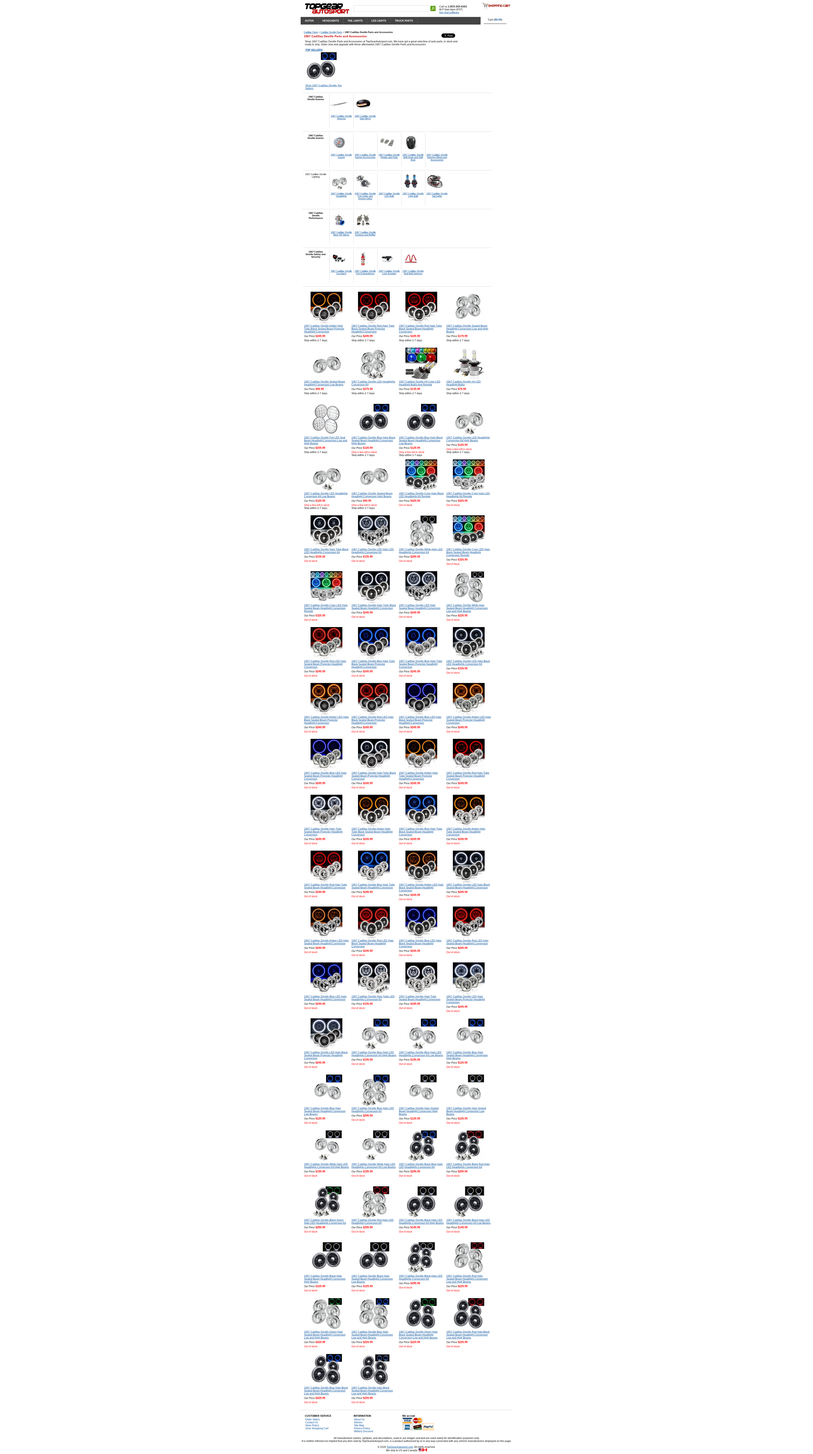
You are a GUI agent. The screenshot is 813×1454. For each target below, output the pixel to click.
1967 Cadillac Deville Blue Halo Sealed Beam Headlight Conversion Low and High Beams (372, 1334)
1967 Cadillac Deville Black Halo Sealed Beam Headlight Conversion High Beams (325, 1278)
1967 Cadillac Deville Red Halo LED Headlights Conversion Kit (372, 1222)
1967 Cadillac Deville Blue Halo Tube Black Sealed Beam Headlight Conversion (420, 831)
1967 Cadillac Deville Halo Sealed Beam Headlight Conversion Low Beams (466, 1111)
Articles (358, 1422)
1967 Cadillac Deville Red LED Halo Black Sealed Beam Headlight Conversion (372, 943)
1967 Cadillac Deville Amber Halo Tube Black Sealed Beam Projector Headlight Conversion (324, 328)
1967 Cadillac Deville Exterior (315, 98)
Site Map (359, 1425)
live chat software (449, 12)
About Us (359, 1419)
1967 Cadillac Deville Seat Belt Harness (413, 272)
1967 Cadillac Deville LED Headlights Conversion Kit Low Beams (326, 495)
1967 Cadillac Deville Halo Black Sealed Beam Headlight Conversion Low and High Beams (372, 1390)
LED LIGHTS (378, 20)
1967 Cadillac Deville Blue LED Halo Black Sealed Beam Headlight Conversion (420, 943)
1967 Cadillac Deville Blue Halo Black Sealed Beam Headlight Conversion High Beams (373, 440)
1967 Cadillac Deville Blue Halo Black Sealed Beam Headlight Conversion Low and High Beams (326, 1390)
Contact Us (311, 1422)
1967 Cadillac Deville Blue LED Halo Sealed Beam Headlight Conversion (325, 998)
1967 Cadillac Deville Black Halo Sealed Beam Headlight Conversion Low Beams (372, 1278)
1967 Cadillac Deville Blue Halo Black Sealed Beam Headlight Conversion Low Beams (421, 440)
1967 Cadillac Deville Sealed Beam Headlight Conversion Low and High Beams (467, 328)
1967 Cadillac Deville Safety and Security (316, 254)
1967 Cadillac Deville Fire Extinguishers (365, 272)
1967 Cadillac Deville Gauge (341, 156)
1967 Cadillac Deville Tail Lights (437, 194)
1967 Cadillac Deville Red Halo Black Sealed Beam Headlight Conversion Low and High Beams (468, 1334)
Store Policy (312, 1425)
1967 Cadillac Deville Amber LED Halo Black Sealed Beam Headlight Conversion (421, 887)
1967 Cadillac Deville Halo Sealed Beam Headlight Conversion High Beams (419, 1111)
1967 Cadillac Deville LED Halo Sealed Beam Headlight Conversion (419, 607)
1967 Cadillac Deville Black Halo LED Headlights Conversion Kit (420, 1277)
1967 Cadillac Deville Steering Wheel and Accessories (437, 157)
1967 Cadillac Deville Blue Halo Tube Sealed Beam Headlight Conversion (373, 886)
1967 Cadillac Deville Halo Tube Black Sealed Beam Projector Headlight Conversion (373, 775)
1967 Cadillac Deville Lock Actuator (389, 272)
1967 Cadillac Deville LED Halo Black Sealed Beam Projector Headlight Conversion (326, 1055)
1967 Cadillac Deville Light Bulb (413, 194)
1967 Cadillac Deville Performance (315, 215)
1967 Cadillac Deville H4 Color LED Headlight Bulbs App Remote (419, 383)
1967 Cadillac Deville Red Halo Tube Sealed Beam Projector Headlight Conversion (467, 775)
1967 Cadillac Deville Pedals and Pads (389, 156)
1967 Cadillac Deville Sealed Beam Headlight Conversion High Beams (372, 495)
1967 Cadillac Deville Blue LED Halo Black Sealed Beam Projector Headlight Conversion (420, 720)
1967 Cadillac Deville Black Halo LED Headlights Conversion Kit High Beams (421, 1222)
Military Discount (363, 1431)
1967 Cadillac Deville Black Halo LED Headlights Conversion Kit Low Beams (468, 1222)
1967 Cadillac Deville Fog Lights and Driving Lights (365, 196)
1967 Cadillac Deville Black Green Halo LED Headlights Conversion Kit (325, 1222)
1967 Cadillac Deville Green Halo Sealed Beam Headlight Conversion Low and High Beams (325, 1334)
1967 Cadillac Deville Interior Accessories (365, 156)
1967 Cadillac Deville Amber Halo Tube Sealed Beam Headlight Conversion (465, 831)
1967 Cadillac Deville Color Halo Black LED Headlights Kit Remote (421, 495)
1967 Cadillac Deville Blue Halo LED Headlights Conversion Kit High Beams (373, 1054)
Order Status (312, 1419)
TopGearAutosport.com (400, 1447)
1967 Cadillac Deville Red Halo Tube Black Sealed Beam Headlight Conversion (420, 328)
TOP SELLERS (314, 49)
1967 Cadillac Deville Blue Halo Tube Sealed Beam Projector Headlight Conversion (420, 664)
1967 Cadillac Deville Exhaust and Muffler (365, 233)
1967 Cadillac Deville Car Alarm (341, 272)
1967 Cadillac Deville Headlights (341, 194)
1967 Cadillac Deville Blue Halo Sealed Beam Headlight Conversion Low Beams (325, 1111)
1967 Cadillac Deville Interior (316, 136)
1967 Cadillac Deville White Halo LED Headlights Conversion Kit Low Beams (373, 1166)
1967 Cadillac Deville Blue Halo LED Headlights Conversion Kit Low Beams (421, 1054)
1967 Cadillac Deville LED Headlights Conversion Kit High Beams (468, 439)
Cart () (495, 19)
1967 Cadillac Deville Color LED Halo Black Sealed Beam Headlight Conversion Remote (468, 552)
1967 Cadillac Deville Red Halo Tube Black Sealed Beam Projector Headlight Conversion (372, 328)
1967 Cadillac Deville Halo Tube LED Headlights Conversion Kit (373, 998)
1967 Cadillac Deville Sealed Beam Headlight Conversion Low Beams (324, 383)
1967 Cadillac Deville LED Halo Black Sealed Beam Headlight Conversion (468, 886)
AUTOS (309, 20)
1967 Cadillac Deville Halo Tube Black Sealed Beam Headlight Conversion (373, 607)
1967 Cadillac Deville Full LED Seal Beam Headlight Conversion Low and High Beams (325, 440)
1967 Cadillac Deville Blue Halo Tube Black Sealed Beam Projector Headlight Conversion (373, 664)
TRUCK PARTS (404, 20)
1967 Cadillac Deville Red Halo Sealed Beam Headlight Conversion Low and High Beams (467, 1278)
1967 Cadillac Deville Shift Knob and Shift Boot (413, 157)
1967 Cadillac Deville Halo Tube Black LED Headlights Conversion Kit (326, 551)
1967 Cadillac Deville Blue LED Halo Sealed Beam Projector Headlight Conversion (325, 775)
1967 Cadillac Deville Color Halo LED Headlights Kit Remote (468, 495)
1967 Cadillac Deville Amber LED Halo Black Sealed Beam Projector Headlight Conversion (326, 720)
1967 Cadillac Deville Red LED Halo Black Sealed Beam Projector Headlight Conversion (372, 720)
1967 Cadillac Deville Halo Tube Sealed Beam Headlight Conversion (419, 998)
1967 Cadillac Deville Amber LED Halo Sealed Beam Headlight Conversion (326, 942)
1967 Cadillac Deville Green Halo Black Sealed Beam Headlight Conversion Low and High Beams (418, 1334)
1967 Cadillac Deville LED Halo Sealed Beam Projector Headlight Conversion (465, 999)
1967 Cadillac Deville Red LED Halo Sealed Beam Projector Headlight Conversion (325, 664)
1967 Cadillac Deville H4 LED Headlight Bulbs (463, 383)
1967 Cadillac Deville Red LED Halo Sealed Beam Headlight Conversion (467, 942)
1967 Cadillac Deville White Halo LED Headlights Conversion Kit (421, 551)
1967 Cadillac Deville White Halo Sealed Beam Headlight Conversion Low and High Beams (467, 608)
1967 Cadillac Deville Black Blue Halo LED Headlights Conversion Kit (421, 1166)
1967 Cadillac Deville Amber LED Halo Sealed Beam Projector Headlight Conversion (468, 720)
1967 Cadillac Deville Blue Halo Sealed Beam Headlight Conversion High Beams (467, 1055)
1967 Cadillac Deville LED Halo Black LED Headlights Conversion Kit (468, 663)
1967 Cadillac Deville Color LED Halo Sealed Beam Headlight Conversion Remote (326, 608)
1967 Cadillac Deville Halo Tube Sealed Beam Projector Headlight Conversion (323, 831)
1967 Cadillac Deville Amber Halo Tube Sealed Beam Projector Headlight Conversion (418, 775)
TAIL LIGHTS (355, 20)
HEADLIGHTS (330, 20)
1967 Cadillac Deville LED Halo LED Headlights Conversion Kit (372, 551)
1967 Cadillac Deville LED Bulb (389, 194)
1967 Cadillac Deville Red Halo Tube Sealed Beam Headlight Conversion (325, 886)
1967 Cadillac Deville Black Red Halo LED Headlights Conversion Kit (468, 1166)
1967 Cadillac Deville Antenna (341, 117)
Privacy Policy (362, 1428)
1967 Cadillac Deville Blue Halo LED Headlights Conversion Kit (372, 1110)
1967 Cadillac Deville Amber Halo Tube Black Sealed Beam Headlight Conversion (372, 831)
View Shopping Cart (316, 1428)
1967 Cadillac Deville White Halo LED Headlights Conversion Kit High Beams (326, 1166)
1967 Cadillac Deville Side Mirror (365, 117)
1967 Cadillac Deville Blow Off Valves (341, 233)
